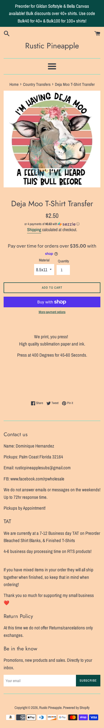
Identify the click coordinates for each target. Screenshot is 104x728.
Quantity (63, 261)
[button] (52, 224)
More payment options (52, 312)
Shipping (34, 230)
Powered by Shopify (76, 707)
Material (44, 260)
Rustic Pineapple (52, 45)
